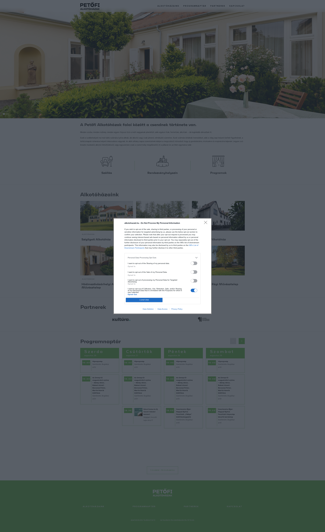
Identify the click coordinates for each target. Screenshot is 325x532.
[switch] (194, 263)
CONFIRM (144, 300)
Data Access (162, 309)
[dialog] (162, 266)
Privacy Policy (176, 309)
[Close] (206, 223)
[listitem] (162, 257)
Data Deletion (148, 309)
